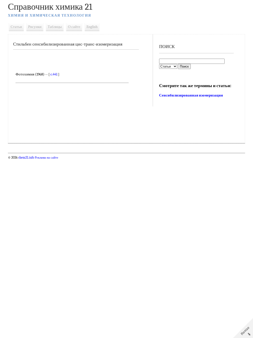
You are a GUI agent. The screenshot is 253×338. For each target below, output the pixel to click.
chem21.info (26, 157)
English (92, 26)
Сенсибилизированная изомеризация (191, 95)
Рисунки (35, 26)
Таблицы (55, 26)
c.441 (53, 74)
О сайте (74, 26)
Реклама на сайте (46, 157)
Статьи (16, 26)
